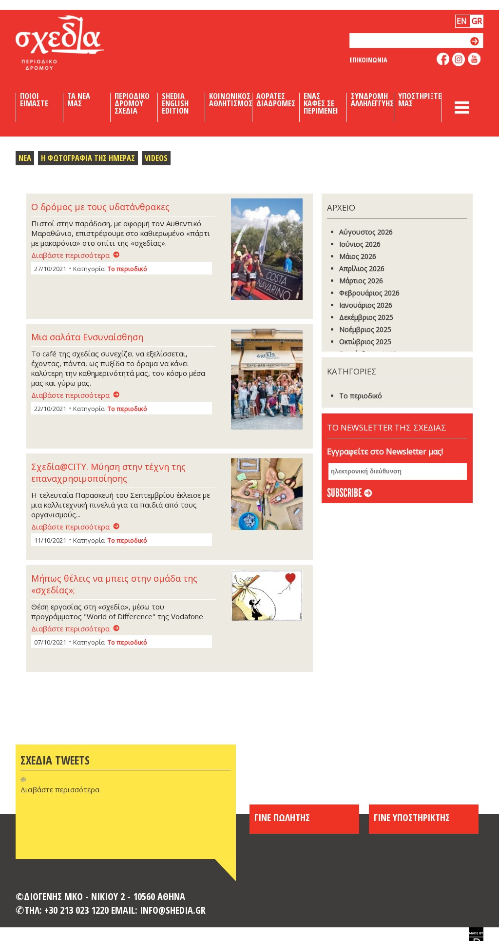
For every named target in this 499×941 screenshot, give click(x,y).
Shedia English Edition (175, 103)
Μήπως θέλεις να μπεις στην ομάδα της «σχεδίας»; (114, 584)
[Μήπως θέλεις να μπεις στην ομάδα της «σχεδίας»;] (269, 596)
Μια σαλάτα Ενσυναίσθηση (87, 337)
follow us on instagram (458, 59)
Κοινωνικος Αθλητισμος (230, 100)
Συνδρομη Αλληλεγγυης (372, 100)
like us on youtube (474, 59)
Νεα (25, 157)
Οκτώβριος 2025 (365, 341)
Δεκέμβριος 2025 (366, 317)
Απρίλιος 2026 (361, 268)
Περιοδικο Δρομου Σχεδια (132, 103)
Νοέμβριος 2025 (365, 329)
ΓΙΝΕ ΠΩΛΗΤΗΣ (282, 817)
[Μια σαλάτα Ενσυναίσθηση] (269, 380)
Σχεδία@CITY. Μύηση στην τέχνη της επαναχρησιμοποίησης (108, 472)
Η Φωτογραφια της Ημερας (88, 157)
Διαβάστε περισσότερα (70, 255)
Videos (156, 157)
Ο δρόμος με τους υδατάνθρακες (100, 207)
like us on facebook (443, 59)
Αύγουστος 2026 (366, 231)
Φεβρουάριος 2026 (369, 292)
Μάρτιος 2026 (361, 280)
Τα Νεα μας (78, 100)
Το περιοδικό (127, 268)
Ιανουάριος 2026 (365, 305)
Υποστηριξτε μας (419, 100)
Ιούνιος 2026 (360, 244)
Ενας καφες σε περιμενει (321, 103)
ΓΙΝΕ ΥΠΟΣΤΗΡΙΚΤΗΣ (412, 817)
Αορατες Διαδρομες (275, 100)
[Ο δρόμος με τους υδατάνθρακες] (269, 250)
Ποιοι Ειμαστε (34, 100)
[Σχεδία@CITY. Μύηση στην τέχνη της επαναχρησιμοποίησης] (269, 495)
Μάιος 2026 (357, 256)
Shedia (76, 42)
